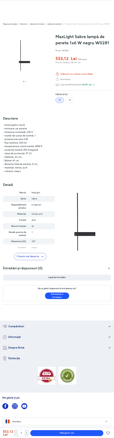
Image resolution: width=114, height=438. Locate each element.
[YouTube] (24, 406)
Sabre (34, 199)
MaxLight (36, 193)
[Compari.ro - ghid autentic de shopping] (67, 376)
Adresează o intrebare (57, 296)
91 (70, 100)
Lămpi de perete (54, 24)
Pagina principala (10, 24)
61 (60, 100)
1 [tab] (23, 81)
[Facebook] (5, 406)
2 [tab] (25, 81)
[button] (94, 85)
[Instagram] (15, 406)
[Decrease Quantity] (16, 433)
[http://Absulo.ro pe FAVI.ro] (47, 376)
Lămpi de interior (37, 24)
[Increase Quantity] (26, 433)
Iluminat (23, 24)
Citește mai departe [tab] (28, 256)
